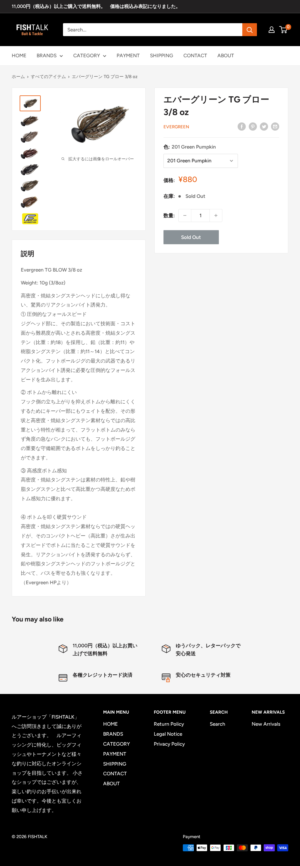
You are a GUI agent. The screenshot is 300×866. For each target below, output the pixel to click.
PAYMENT (128, 55)
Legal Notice (168, 734)
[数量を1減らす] (185, 215)
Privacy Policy (169, 744)
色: (189, 147)
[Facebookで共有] (242, 126)
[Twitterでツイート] (264, 126)
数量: (169, 215)
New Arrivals (266, 724)
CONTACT (195, 55)
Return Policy (169, 724)
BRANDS (47, 55)
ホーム (18, 76)
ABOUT (225, 55)
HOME (19, 55)
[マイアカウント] (272, 29)
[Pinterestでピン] (253, 126)
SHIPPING (161, 55)
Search (217, 724)
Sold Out (191, 237)
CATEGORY (86, 55)
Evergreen (176, 126)
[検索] (249, 29)
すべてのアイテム (48, 76)
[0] (283, 29)
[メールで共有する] (275, 126)
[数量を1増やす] (216, 215)
